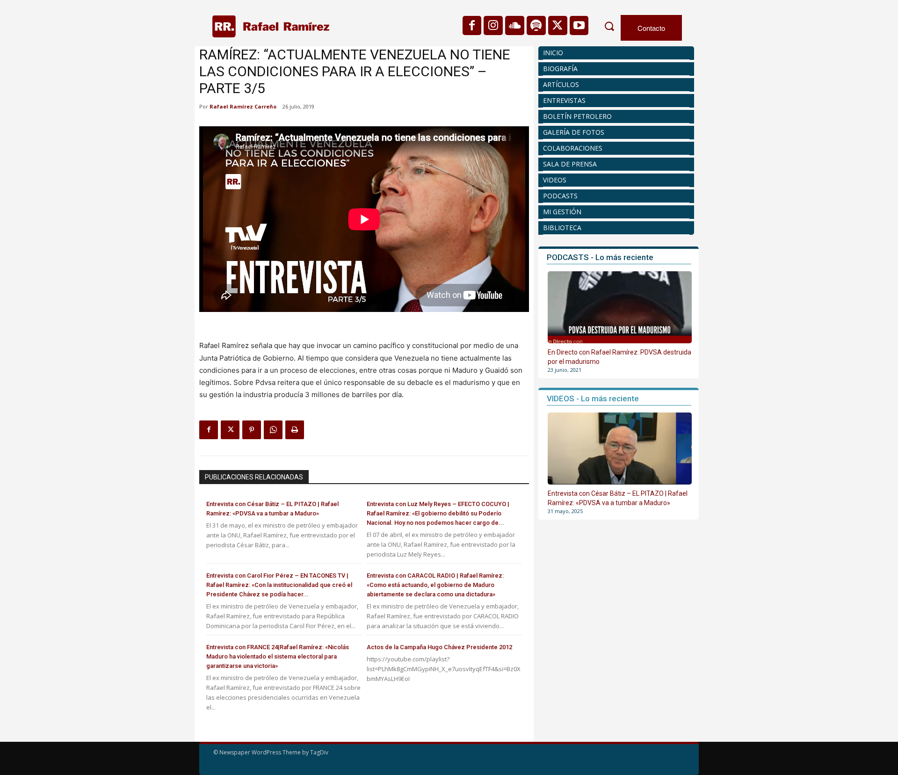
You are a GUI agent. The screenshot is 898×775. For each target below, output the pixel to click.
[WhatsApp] (273, 429)
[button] (609, 26)
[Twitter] (557, 25)
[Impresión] (294, 429)
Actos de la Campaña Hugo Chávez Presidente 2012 (439, 647)
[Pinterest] (251, 429)
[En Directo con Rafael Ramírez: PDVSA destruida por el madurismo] (620, 307)
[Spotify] (536, 25)
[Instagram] (493, 25)
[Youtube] (579, 25)
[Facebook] (472, 25)
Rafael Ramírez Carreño (243, 106)
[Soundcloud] (514, 25)
